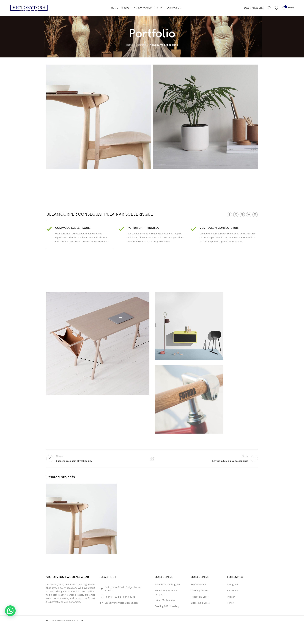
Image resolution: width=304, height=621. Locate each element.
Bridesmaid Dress (200, 602)
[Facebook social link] (229, 214)
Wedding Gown (199, 590)
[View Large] (112, 488)
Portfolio (141, 44)
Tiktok (230, 602)
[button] (10, 610)
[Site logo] (29, 7)
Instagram (232, 584)
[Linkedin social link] (248, 214)
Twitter (231, 596)
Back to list (152, 458)
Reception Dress (200, 596)
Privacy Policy (198, 584)
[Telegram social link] (255, 214)
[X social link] (236, 214)
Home (129, 44)
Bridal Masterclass (165, 600)
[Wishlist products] (276, 8)
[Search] (269, 8)
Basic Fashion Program (167, 584)
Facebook (232, 590)
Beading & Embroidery (167, 606)
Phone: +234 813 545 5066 (120, 596)
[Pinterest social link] (242, 214)
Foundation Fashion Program (166, 592)
